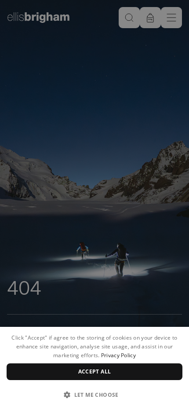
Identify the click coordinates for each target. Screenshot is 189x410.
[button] (94, 394)
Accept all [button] (94, 371)
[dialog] (94, 368)
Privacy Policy (118, 355)
